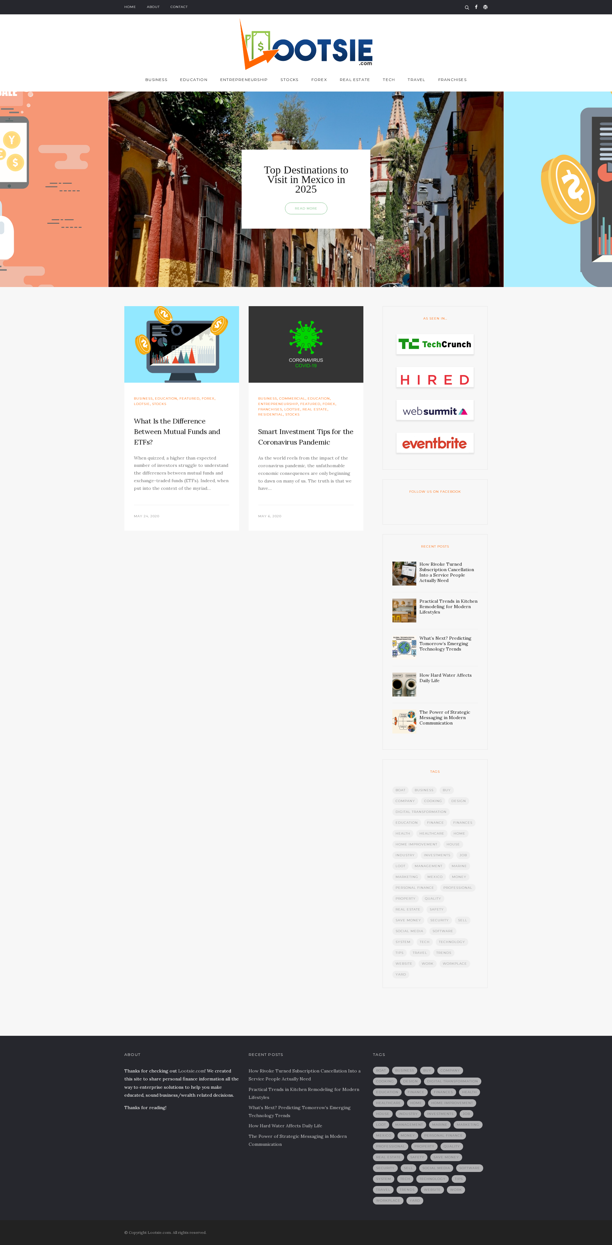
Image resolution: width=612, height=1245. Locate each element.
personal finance (415, 888)
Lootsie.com (191, 1071)
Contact (179, 7)
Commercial (292, 398)
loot (400, 866)
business (424, 790)
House (453, 844)
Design (458, 801)
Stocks (289, 79)
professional (457, 888)
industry (405, 855)
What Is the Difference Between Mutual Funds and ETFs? (177, 431)
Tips (400, 953)
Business (156, 79)
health (403, 833)
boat (400, 790)
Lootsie (142, 404)
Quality (433, 898)
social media (409, 931)
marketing (407, 877)
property (406, 898)
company (405, 801)
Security (439, 920)
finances (462, 823)
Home (130, 7)
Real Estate (355, 79)
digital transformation (421, 812)
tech (425, 942)
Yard (401, 974)
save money (408, 920)
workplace (455, 963)
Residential (270, 414)
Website (404, 963)
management (428, 866)
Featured (189, 398)
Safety (437, 909)
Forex (319, 79)
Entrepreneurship (244, 79)
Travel (416, 79)
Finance (435, 823)
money (459, 877)
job (463, 855)
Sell (462, 920)
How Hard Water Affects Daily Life (285, 1126)
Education (194, 79)
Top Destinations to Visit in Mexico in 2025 (306, 179)
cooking (433, 801)
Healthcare (431, 833)
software (443, 931)
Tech (389, 79)
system (403, 942)
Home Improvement (416, 844)
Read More (306, 208)
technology (452, 942)
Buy (447, 790)
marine (459, 866)
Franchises (452, 79)
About (153, 7)
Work (427, 963)
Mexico (435, 877)
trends (443, 953)
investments (437, 855)
